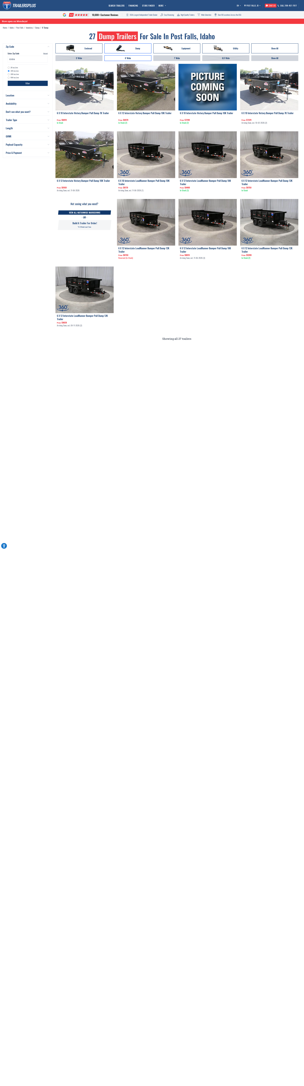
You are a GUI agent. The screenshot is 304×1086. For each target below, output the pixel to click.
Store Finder (148, 5)
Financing (133, 5)
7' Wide (177, 58)
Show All (274, 58)
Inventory (29, 27)
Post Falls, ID (252, 5)
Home (5, 27)
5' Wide (79, 58)
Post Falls (19, 27)
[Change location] (260, 6)
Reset (45, 53)
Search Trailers (117, 5)
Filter (28, 83)
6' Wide (128, 58)
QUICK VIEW (84, 127)
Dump (37, 27)
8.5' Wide (226, 58)
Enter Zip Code (13, 53)
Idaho (12, 27)
